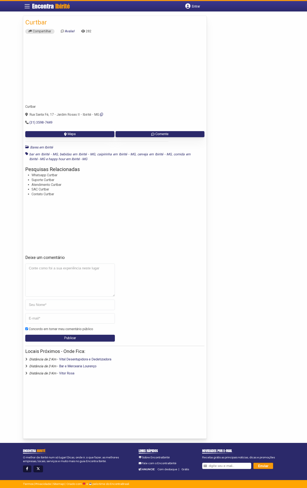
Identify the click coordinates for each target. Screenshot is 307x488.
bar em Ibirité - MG (43, 154)
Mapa (71, 134)
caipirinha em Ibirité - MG (116, 154)
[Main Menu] (27, 6)
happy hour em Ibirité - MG (67, 159)
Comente (162, 134)
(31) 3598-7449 (40, 122)
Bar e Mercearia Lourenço (77, 366)
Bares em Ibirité (41, 147)
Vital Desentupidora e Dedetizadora (85, 359)
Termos (28, 483)
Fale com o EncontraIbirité (159, 463)
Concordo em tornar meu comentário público (61, 329)
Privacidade (43, 483)
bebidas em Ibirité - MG (77, 154)
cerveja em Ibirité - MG (154, 154)
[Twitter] (38, 468)
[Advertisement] (114, 71)
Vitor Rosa (66, 373)
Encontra (51, 6)
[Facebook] (27, 468)
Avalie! (70, 31)
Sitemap (58, 483)
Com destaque (167, 469)
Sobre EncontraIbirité (156, 457)
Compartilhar (41, 31)
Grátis (185, 469)
